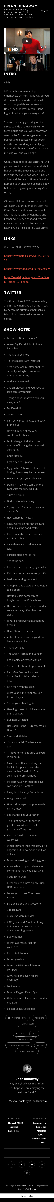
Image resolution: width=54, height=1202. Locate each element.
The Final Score (27, 1024)
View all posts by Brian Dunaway (27, 1101)
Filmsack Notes (19, 1018)
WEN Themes (30, 1189)
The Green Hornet (27, 1051)
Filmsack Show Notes (18, 1045)
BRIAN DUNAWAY (20, 5)
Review (40, 1045)
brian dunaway (26, 1039)
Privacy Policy (27, 1196)
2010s (21, 1033)
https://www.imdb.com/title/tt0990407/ (27, 268)
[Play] (27, 41)
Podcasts (39, 1018)
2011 (34, 1033)
